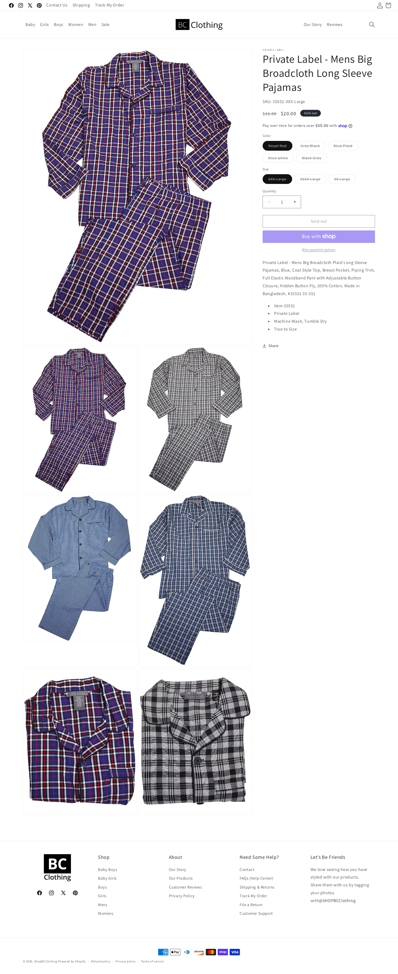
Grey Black (313, 146)
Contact (247, 869)
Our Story (177, 869)
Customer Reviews (185, 887)
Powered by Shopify (72, 961)
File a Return (251, 904)
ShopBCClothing (45, 961)
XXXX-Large (313, 180)
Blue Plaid (346, 146)
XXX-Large (280, 180)
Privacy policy (126, 961)
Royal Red (280, 146)
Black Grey (314, 159)
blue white (281, 159)
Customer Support (256, 913)
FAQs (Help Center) (256, 878)
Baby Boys (107, 869)
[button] (372, 25)
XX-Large (345, 180)
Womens (105, 913)
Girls (102, 896)
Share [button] (274, 345)
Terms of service (152, 961)
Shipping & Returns (257, 887)
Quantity (269, 191)
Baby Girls (107, 878)
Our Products (181, 878)
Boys (102, 887)
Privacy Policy (182, 896)
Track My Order (253, 896)
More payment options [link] (318, 249)
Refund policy (100, 961)
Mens (102, 904)
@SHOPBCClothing (337, 900)
